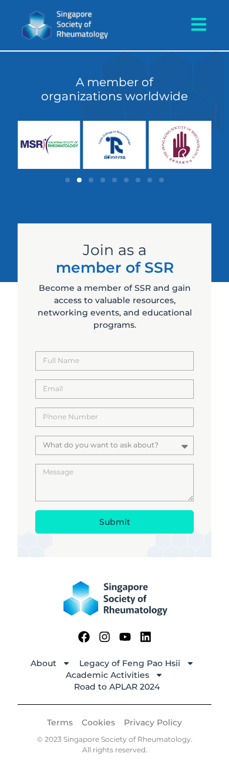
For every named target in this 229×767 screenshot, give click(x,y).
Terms (60, 722)
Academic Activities (107, 675)
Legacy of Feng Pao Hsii (129, 663)
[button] (67, 180)
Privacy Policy (153, 722)
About (43, 663)
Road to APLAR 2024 (117, 686)
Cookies (98, 722)
